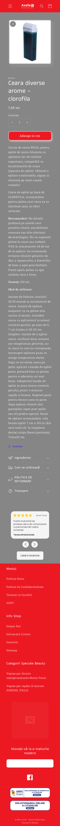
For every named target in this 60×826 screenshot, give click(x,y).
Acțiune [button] (17, 446)
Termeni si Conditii (19, 594)
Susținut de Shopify (30, 823)
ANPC (10, 602)
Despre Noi (13, 626)
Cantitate (13, 115)
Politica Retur (15, 578)
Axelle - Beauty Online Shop (33, 820)
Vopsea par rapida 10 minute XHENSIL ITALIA (25, 688)
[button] (10, 6)
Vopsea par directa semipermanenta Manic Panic (26, 675)
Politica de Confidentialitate (25, 586)
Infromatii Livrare (18, 634)
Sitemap (11, 650)
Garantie (12, 642)
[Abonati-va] (49, 763)
